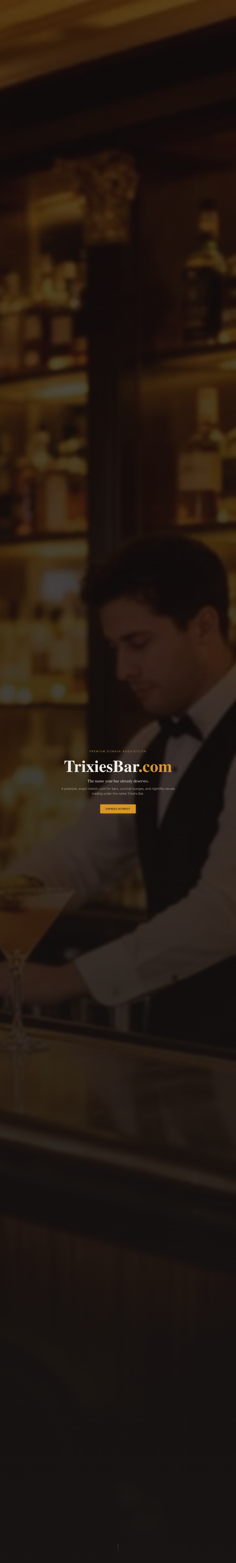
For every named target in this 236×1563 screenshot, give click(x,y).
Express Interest (118, 808)
